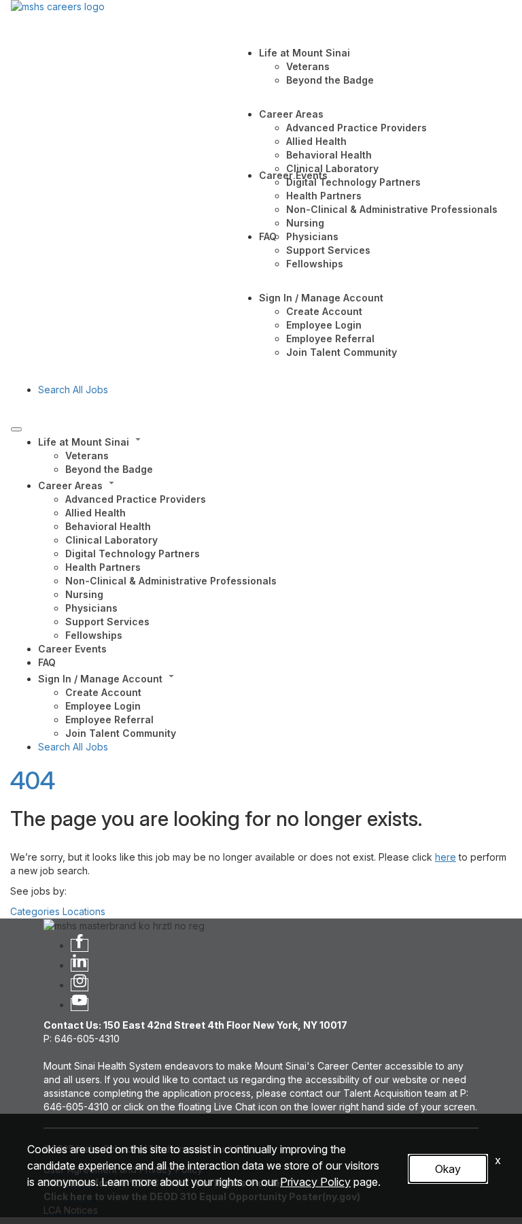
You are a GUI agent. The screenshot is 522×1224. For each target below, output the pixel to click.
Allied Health (316, 141)
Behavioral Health (329, 155)
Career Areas (291, 114)
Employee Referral (330, 338)
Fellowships (314, 263)
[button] (274, 441)
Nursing (305, 223)
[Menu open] (16, 429)
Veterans (308, 66)
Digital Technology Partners (353, 182)
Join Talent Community (341, 352)
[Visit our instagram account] (79, 984)
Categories (35, 911)
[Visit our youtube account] (79, 1004)
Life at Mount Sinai (304, 53)
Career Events (293, 175)
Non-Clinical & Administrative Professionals (392, 209)
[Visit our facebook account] (79, 945)
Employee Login (324, 325)
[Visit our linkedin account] (79, 965)
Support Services (328, 250)
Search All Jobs (73, 389)
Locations (84, 911)
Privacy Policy (315, 1182)
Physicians (312, 236)
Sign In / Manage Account (321, 297)
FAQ (268, 236)
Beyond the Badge (330, 80)
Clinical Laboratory (332, 168)
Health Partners (324, 195)
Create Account (324, 311)
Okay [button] (448, 1169)
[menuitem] (274, 454)
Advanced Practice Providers (356, 127)
